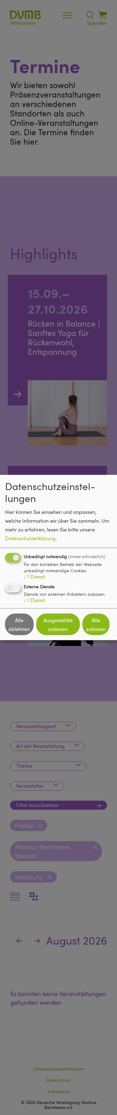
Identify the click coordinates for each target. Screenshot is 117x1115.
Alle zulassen (96, 624)
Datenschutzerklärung (30, 538)
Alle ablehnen (19, 624)
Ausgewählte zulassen (58, 624)
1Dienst (34, 576)
